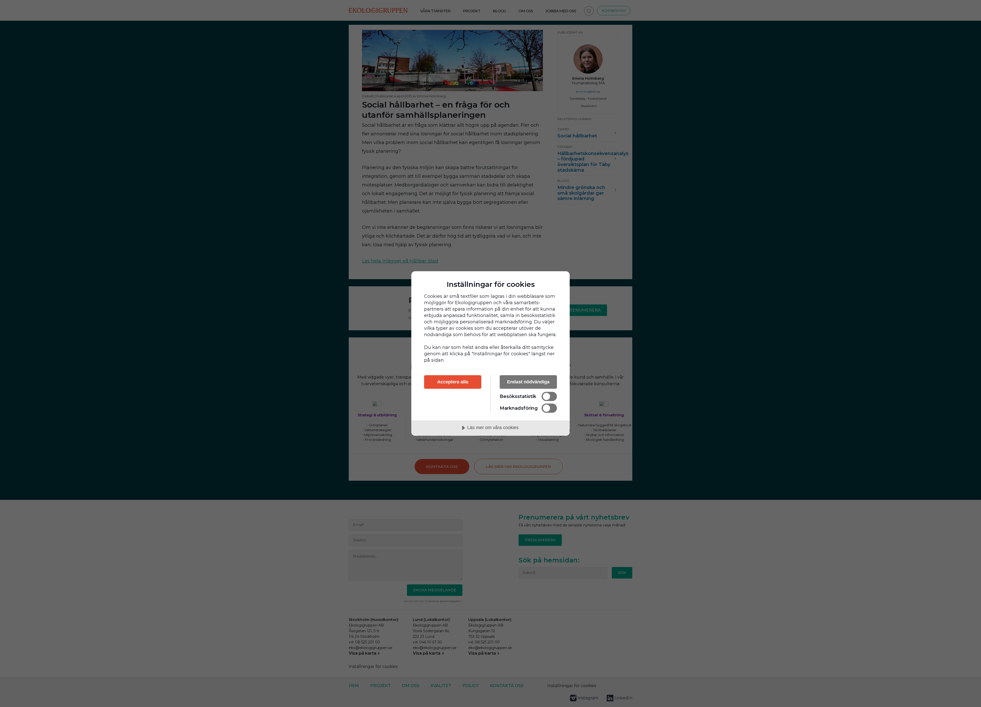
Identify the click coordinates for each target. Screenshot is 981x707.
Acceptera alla (452, 381)
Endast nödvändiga (528, 381)
